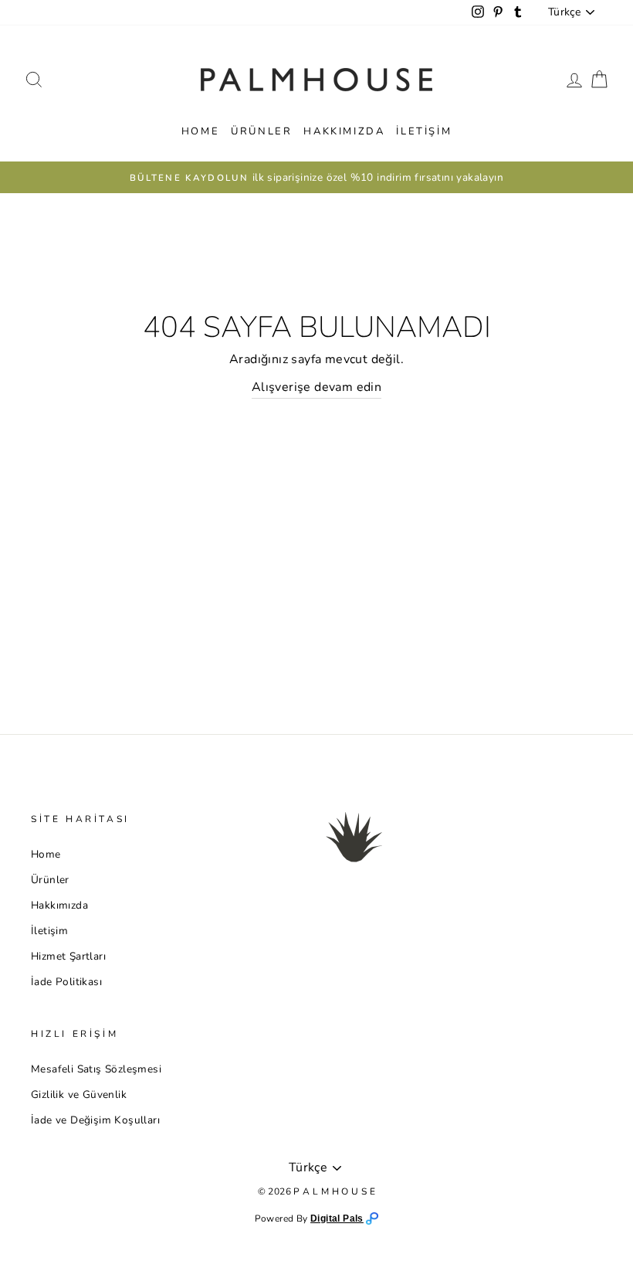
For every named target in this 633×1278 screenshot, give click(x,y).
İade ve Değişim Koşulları (95, 1120)
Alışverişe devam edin (316, 387)
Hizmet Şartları (68, 956)
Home (200, 131)
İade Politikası (66, 981)
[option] (316, 177)
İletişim (424, 131)
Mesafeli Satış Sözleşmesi (96, 1069)
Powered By (282, 1218)
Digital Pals (337, 1218)
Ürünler (261, 131)
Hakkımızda (343, 131)
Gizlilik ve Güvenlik (79, 1094)
